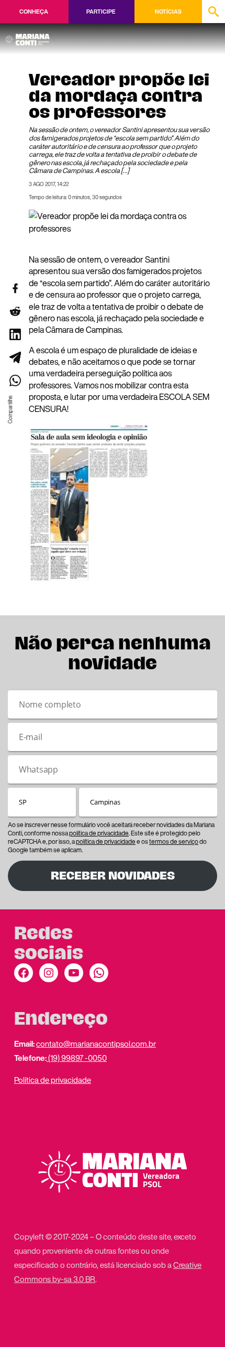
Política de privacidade (52, 1079)
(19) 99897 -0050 (77, 1057)
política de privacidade (99, 833)
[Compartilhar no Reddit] (14, 311)
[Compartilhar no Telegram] (14, 357)
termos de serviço (173, 841)
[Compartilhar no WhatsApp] (14, 380)
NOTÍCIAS (168, 11)
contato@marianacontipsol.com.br (96, 1043)
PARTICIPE (100, 11)
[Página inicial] (29, 36)
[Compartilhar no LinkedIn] (14, 334)
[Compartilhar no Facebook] (14, 288)
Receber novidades (113, 876)
